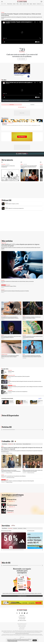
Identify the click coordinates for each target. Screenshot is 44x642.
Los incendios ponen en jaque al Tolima (8, 286)
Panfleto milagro (11, 371)
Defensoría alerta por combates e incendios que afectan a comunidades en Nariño (32, 317)
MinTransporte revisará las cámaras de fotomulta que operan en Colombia (15, 290)
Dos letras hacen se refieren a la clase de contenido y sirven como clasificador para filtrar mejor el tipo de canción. (20, 248)
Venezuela (2, 280)
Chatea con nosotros (22, 620)
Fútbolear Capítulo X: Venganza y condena (12, 203)
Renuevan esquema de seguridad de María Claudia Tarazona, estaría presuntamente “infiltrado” (29, 167)
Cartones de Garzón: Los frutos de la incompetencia (8, 166)
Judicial (24, 315)
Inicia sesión (34, 125)
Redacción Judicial (9, 482)
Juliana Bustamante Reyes (10, 477)
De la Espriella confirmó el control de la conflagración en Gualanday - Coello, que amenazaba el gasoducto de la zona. (21, 18)
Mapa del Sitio (22, 615)
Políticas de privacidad (22, 626)
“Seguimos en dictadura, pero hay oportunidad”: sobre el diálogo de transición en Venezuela (25, 386)
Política (24, 354)
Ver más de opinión (21, 107)
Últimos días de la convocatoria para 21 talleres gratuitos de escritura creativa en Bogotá (10, 356)
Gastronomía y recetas (11, 375)
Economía (2, 289)
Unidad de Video (8, 19)
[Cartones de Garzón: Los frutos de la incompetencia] (10, 175)
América (2, 335)
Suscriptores (10, 385)
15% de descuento (30, 530)
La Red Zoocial (3, 315)
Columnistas (10, 370)
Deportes (6, 202)
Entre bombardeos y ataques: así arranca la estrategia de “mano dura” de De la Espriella (17, 480)
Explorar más (11, 501)
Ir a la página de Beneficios (22, 595)
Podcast (6, 207)
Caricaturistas (10, 390)
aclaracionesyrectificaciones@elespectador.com (22, 633)
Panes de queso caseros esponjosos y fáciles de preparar (19, 376)
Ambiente (2, 12)
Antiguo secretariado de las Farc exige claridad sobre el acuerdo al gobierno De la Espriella (33, 471)
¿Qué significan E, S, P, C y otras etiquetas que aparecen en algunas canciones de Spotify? (20, 245)
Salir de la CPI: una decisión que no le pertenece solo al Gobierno (13, 476)
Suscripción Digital (22, 618)
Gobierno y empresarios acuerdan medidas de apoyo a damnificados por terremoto (33, 337)
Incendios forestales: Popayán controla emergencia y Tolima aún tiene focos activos (21, 14)
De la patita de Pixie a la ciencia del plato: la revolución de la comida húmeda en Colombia (9, 317)
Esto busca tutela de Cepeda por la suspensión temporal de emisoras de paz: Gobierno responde (32, 356)
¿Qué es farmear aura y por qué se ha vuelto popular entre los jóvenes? (16, 100)
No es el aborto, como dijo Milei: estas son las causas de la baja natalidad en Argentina (11, 337)
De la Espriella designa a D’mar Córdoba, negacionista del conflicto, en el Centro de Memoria (11, 471)
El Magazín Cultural (4, 354)
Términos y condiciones (22, 625)
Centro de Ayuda (22, 627)
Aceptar (34, 640)
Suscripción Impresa (22, 617)
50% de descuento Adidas (6, 530)
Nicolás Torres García (31, 472)
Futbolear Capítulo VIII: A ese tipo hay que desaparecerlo (14, 208)
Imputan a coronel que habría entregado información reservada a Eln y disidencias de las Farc (24, 382)
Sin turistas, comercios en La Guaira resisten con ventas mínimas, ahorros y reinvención (17, 281)
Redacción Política (9, 453)
